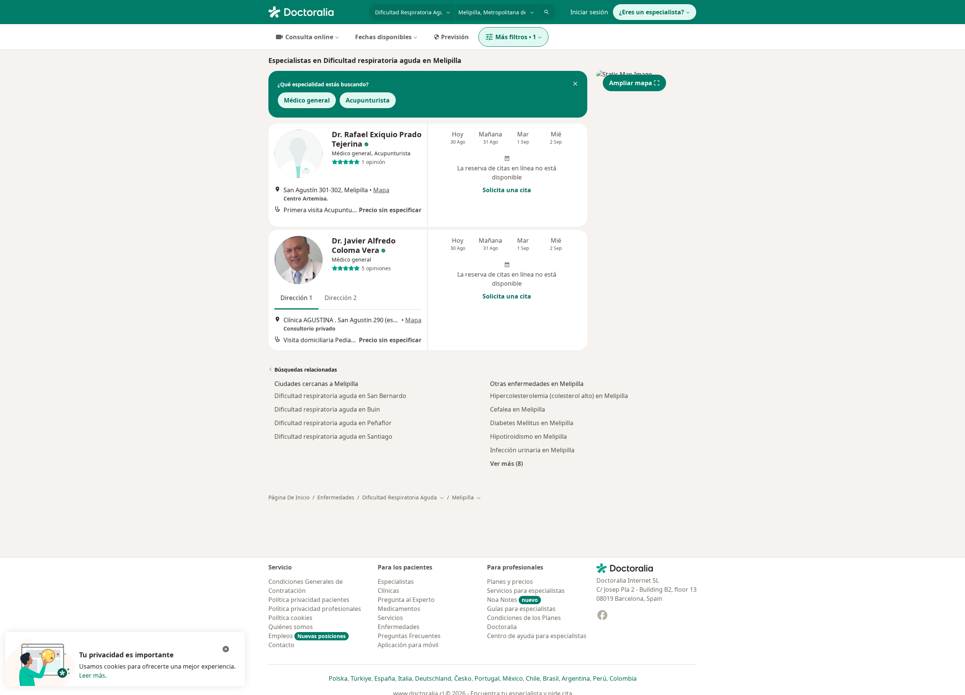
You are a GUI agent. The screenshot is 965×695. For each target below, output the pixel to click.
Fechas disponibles (383, 37)
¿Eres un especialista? (651, 12)
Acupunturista (368, 100)
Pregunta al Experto (406, 599)
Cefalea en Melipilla (517, 409)
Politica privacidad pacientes (308, 599)
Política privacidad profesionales (314, 609)
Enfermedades (335, 497)
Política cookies (290, 618)
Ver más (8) (506, 463)
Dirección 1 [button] (296, 298)
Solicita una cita (506, 190)
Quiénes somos (290, 627)
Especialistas (396, 581)
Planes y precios (510, 581)
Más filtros (515, 37)
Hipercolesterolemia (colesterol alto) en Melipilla (559, 396)
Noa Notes (512, 599)
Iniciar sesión (589, 12)
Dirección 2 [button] (341, 298)
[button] (575, 84)
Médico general (307, 100)
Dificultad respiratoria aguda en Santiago (333, 436)
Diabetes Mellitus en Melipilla (531, 423)
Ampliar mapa (630, 83)
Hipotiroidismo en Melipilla (528, 436)
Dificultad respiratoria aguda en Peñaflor (333, 423)
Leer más (92, 675)
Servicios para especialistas (526, 590)
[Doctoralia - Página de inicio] (315, 11)
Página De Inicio (288, 497)
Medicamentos (399, 609)
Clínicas (388, 590)
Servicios (390, 618)
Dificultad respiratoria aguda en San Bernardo (340, 396)
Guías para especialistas (521, 609)
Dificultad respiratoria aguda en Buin (327, 409)
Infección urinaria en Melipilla (532, 450)
